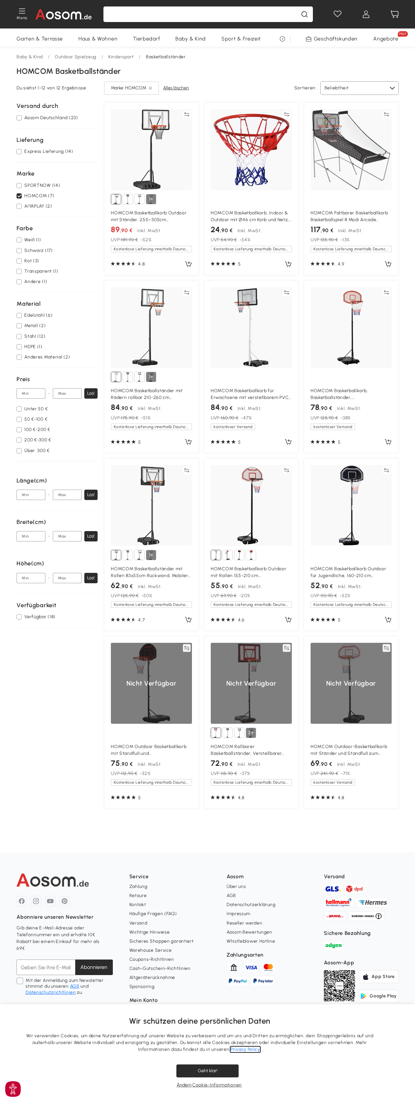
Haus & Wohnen (97, 39)
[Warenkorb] (394, 14)
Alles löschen (176, 88)
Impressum (238, 913)
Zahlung (138, 886)
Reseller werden (245, 923)
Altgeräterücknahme (152, 977)
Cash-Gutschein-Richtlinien (160, 968)
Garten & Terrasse (40, 39)
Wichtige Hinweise (149, 932)
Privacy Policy (245, 1049)
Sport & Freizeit (241, 39)
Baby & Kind (190, 39)
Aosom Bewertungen (249, 932)
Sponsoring (142, 986)
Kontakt (137, 904)
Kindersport (121, 57)
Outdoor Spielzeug (75, 57)
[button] (13, 1089)
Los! (91, 393)
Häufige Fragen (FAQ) (153, 913)
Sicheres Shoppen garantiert (161, 941)
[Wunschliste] (337, 14)
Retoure (138, 895)
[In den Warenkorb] (188, 264)
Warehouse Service (150, 950)
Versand (138, 923)
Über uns (236, 886)
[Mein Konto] (366, 14)
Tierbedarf (146, 39)
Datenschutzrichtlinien (51, 992)
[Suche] (304, 14)
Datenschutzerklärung (251, 904)
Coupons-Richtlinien (151, 959)
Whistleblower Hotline (251, 941)
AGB (74, 986)
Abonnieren (93, 967)
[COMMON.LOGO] (63, 14)
